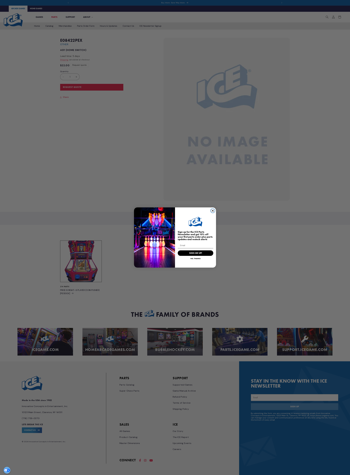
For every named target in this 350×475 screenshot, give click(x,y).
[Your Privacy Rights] (7, 470)
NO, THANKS (195, 258)
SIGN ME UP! (195, 253)
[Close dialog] (213, 210)
